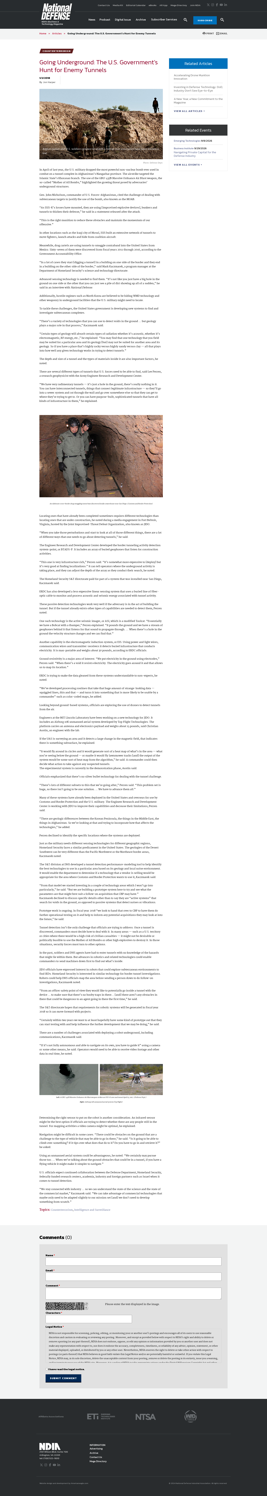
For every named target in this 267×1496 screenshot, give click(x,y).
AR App (163, 5)
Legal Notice (55, 1327)
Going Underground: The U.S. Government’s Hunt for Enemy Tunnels (111, 33)
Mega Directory (179, 5)
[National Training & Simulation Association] (146, 1416)
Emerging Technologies (187, 141)
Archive (94, 1453)
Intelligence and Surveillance (92, 1210)
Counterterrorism (62, 1210)
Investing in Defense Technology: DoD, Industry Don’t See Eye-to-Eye (198, 89)
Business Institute (184, 148)
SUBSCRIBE (205, 20)
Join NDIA (195, 5)
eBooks (152, 5)
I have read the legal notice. (66, 1369)
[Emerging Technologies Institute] (101, 1416)
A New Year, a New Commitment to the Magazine (198, 101)
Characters (54, 1313)
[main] (133, 719)
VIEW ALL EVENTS (187, 165)
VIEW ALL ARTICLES (188, 111)
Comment (53, 1286)
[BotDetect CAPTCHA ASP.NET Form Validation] (65, 1306)
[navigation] (133, 20)
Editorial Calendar (136, 5)
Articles (57, 33)
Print (210, 33)
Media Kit (118, 5)
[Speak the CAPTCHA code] (86, 1308)
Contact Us (104, 5)
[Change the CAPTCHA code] (86, 1304)
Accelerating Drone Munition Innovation (192, 77)
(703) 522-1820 (51, 1458)
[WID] (190, 1416)
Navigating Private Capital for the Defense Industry (195, 154)
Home (42, 33)
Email (223, 33)
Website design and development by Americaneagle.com (64, 1483)
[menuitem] (92, 20)
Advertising (96, 1448)
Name (50, 1255)
